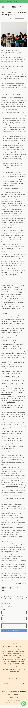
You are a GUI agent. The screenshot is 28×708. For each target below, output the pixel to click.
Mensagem (5, 622)
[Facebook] (11, 694)
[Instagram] (9, 694)
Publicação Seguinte (20, 597)
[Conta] (20, 7)
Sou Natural (16, 700)
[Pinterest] (13, 694)
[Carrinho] (25, 7)
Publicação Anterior (8, 597)
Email (3, 615)
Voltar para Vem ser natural (12, 636)
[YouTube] (15, 694)
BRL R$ (14, 697)
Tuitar (5, 588)
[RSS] (19, 694)
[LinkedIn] (17, 694)
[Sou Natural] (14, 6)
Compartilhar (15, 588)
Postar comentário (14, 630)
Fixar (5, 590)
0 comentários (19, 18)
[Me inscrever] (23, 683)
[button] (22, 7)
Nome (3, 609)
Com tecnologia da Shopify (14, 702)
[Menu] (3, 6)
